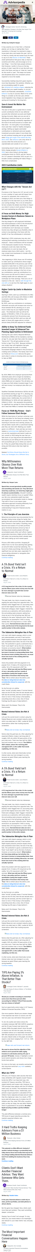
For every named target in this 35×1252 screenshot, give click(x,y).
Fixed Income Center (13, 575)
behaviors (16, 139)
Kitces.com (14, 354)
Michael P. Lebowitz (22, 986)
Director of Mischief (18, 57)
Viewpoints (10, 472)
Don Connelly (17, 1246)
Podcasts (9, 1138)
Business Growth (11, 1185)
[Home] (14, 2)
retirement (7, 87)
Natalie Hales (13, 1195)
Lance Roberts (23, 575)
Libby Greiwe (16, 1138)
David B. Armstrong (21, 27)
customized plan (13, 431)
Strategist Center (10, 27)
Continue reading (7, 557)
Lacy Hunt (21, 1066)
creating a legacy (18, 87)
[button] (5, 37)
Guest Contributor (19, 472)
